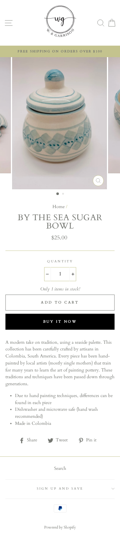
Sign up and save (60, 488)
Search (60, 468)
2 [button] (63, 194)
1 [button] (58, 194)
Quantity (60, 261)
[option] (60, 51)
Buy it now (60, 321)
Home (58, 207)
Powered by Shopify (60, 527)
